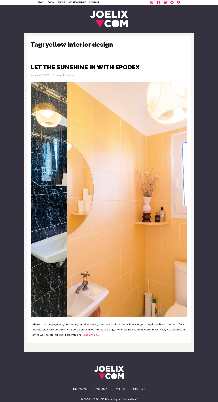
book (51, 2)
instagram (80, 388)
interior (70, 75)
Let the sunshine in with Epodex (85, 67)
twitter (119, 388)
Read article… (90, 334)
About (61, 2)
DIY (64, 75)
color (59, 75)
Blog (40, 2)
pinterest (138, 388)
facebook (100, 388)
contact (94, 2)
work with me (77, 2)
